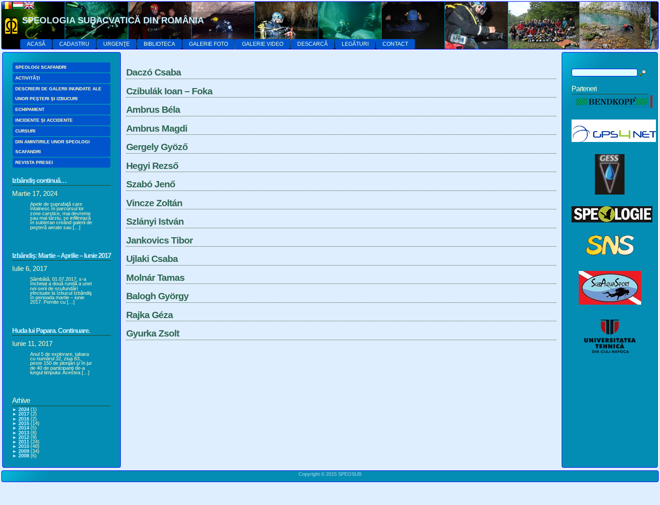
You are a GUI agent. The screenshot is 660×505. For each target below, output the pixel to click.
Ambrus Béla (153, 109)
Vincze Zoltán (154, 203)
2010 (23, 446)
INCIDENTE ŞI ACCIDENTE (44, 120)
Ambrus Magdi (156, 128)
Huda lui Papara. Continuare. (51, 330)
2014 (23, 427)
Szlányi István (155, 221)
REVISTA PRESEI (34, 162)
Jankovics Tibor (159, 240)
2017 (23, 413)
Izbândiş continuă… (39, 180)
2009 (23, 451)
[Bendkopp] (612, 112)
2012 (23, 437)
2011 (23, 441)
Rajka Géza (149, 315)
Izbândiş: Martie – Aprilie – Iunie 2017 (61, 255)
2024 (23, 409)
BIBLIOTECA (159, 44)
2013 (23, 432)
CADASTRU (74, 44)
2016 (23, 418)
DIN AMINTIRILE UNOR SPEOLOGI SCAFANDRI (52, 146)
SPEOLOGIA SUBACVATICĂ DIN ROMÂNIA (113, 20)
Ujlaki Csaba (152, 258)
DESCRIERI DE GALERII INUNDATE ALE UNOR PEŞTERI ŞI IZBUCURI (58, 93)
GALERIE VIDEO (262, 44)
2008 (23, 455)
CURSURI (25, 130)
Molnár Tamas (155, 277)
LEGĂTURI (355, 44)
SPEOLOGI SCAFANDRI (40, 67)
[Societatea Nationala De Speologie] (610, 264)
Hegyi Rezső (152, 165)
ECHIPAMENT (29, 109)
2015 (23, 423)
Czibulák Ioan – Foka (169, 91)
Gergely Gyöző (157, 147)
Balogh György (157, 296)
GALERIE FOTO (208, 44)
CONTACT (395, 44)
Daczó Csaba (153, 72)
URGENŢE (116, 44)
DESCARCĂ (312, 44)
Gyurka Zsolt (152, 333)
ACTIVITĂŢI (27, 77)
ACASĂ (36, 44)
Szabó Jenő (150, 184)
